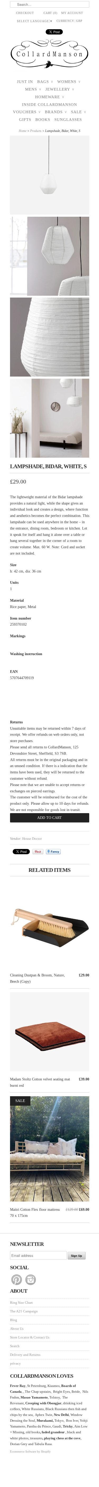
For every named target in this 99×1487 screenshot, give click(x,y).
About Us (16, 1329)
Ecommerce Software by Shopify (30, 1451)
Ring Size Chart (21, 1303)
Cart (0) (51, 12)
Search (15, 1346)
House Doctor (32, 839)
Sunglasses (68, 119)
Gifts (25, 119)
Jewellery (59, 89)
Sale (78, 112)
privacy (15, 1363)
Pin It (37, 851)
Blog (13, 1320)
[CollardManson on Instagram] (30, 1285)
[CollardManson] (49, 55)
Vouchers (27, 112)
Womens (69, 82)
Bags (45, 82)
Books (42, 119)
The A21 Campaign (24, 1311)
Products (35, 131)
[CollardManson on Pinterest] (17, 1285)
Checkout (25, 12)
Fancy (53, 851)
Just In (25, 82)
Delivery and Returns (25, 1355)
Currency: (69, 20)
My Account (72, 12)
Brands (56, 112)
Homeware (49, 97)
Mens (33, 89)
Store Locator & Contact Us (29, 1337)
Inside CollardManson (49, 104)
